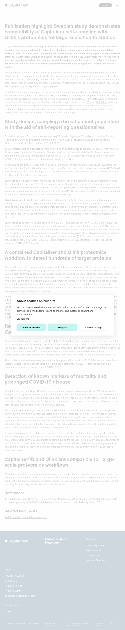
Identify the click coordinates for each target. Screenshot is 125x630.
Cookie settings (93, 327)
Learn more (23, 318)
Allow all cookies (31, 327)
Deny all (62, 327)
